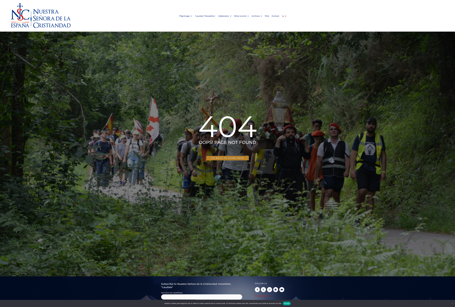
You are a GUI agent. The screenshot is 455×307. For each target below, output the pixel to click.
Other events (240, 16)
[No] (452, 303)
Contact (275, 16)
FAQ (267, 16)
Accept (287, 303)
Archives (256, 16)
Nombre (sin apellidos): (172, 293)
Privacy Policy (261, 296)
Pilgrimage (184, 16)
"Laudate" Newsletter (205, 16)
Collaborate (223, 16)
